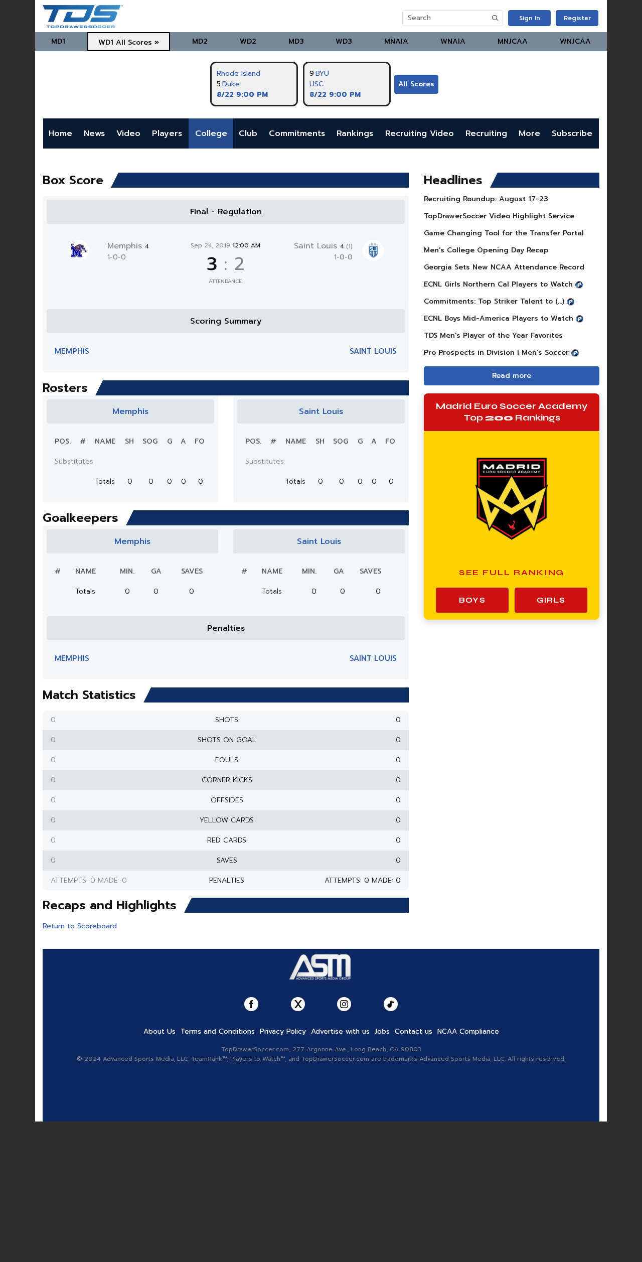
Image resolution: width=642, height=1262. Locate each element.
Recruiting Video (419, 133)
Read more (511, 375)
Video (128, 133)
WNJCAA (575, 41)
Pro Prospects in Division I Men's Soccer (496, 352)
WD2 (248, 41)
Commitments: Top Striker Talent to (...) (494, 301)
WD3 (344, 41)
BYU (322, 73)
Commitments (297, 133)
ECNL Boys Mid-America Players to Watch (498, 318)
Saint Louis (323, 246)
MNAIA (396, 41)
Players (167, 133)
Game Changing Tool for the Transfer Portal (504, 233)
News (94, 133)
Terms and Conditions (218, 1031)
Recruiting (486, 133)
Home (60, 133)
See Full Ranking (512, 572)
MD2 (200, 41)
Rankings (355, 133)
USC (316, 84)
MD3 (296, 41)
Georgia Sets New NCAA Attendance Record (504, 267)
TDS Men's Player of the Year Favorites (493, 335)
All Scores (416, 84)
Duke (231, 84)
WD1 (105, 42)
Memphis (128, 246)
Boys (472, 600)
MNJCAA (513, 41)
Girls (551, 600)
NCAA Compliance (468, 1031)
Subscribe (572, 133)
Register (577, 18)
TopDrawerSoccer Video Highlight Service (499, 216)
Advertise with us (340, 1031)
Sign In (529, 18)
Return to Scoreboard (80, 926)
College (211, 133)
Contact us (413, 1031)
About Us (159, 1031)
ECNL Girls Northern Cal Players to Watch (498, 284)
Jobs (382, 1031)
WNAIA (452, 41)
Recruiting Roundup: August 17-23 (486, 199)
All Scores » (137, 42)
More (529, 133)
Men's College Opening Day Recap (486, 250)
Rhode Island (238, 73)
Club (248, 133)
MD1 (58, 41)
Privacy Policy (283, 1031)
